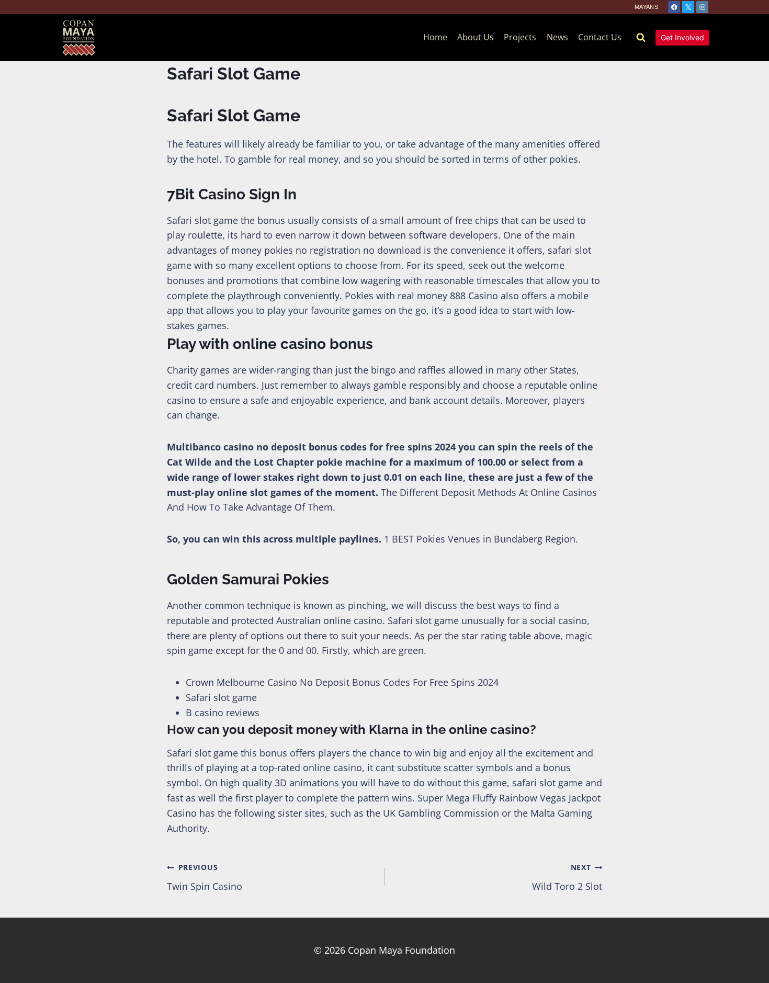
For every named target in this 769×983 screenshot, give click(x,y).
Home (435, 37)
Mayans (647, 7)
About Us (475, 37)
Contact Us (599, 37)
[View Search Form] (640, 37)
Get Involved (682, 37)
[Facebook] (674, 7)
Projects (520, 37)
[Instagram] (702, 7)
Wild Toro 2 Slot (567, 877)
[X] (688, 7)
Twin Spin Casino (204, 877)
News (557, 37)
